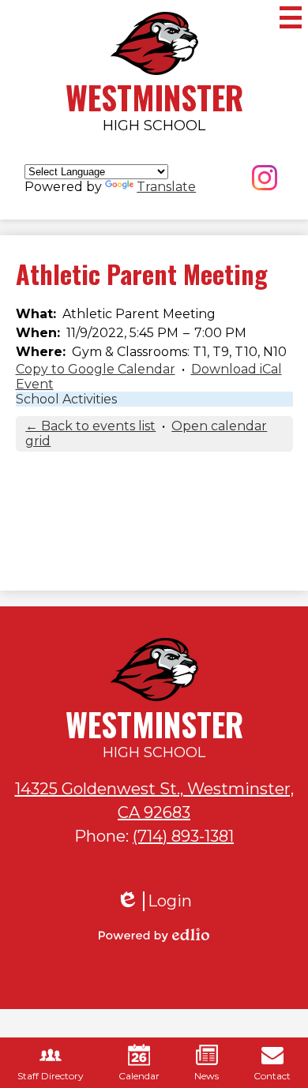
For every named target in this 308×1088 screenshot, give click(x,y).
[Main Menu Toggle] (290, 17)
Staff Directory (50, 1076)
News (206, 1076)
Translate (166, 186)
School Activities (66, 399)
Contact (272, 1076)
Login (154, 901)
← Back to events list (90, 425)
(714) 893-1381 (183, 836)
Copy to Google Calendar (95, 369)
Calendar (139, 1076)
